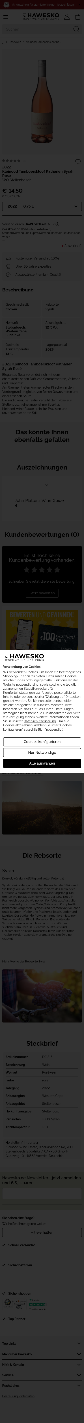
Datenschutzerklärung (40, 721)
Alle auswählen (42, 763)
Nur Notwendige (42, 752)
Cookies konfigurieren (42, 742)
